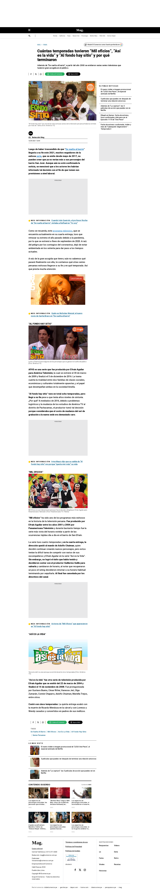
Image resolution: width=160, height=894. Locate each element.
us (100, 852)
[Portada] (37, 847)
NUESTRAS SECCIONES (106, 842)
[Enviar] (29, 36)
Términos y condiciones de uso (76, 842)
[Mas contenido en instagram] (84, 870)
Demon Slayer (111, 35)
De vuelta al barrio (38, 732)
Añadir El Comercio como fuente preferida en (103, 44)
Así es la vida (63, 732)
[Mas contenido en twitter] (80, 870)
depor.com (74, 887)
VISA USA (102, 35)
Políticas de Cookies (72, 851)
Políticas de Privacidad (73, 846)
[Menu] (30, 30)
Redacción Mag (38, 137)
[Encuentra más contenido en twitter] (35, 74)
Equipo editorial (37, 848)
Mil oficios (52, 732)
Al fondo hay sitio (78, 732)
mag (120, 887)
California (62, 35)
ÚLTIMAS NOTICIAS (109, 86)
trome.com (84, 887)
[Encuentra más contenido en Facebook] (31, 74)
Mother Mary (93, 35)
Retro (116, 858)
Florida (55, 35)
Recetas (117, 864)
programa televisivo (62, 231)
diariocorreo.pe (96, 887)
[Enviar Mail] (30, 137)
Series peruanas (39, 735)
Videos (117, 845)
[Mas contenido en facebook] (75, 870)
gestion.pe (64, 887)
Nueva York (76, 35)
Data (116, 852)
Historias (103, 871)
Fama (101, 858)
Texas (69, 35)
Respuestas (104, 845)
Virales (101, 864)
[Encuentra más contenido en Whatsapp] (40, 74)
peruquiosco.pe (110, 887)
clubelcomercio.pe (50, 887)
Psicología (85, 35)
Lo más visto (36, 743)
